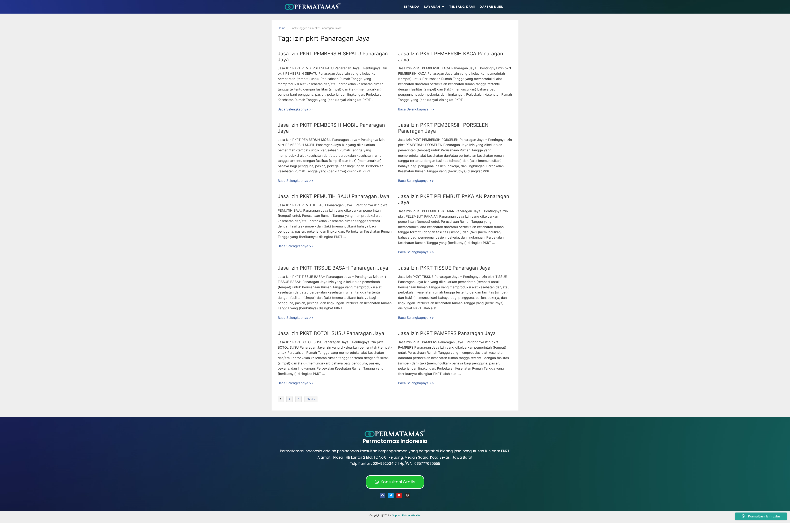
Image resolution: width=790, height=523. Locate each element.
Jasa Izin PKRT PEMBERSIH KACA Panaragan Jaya (450, 57)
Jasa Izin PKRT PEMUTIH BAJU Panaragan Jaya (333, 196)
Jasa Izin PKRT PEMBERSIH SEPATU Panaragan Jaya (333, 57)
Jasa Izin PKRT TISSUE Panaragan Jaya (444, 268)
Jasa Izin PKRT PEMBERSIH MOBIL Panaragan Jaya (331, 128)
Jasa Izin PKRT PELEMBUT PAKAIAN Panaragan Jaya (453, 199)
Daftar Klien (491, 6)
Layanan (432, 6)
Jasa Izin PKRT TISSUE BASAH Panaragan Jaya (333, 268)
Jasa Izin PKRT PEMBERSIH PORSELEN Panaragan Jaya (443, 128)
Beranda (411, 6)
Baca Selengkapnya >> (296, 109)
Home (281, 28)
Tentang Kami (462, 6)
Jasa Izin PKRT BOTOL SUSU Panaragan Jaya (331, 333)
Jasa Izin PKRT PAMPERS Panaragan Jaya (447, 333)
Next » (311, 399)
